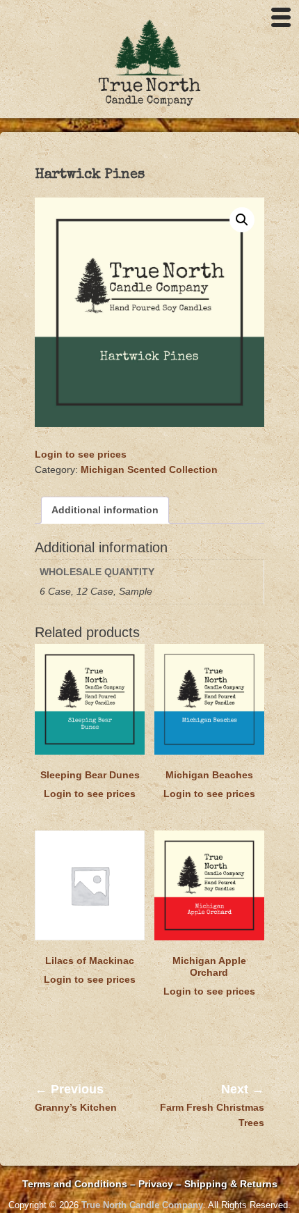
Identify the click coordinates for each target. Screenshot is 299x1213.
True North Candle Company (142, 1205)
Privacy (157, 1183)
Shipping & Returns (230, 1183)
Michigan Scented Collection (149, 469)
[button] (241, 219)
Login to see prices (81, 454)
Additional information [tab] (105, 509)
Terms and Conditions (74, 1183)
